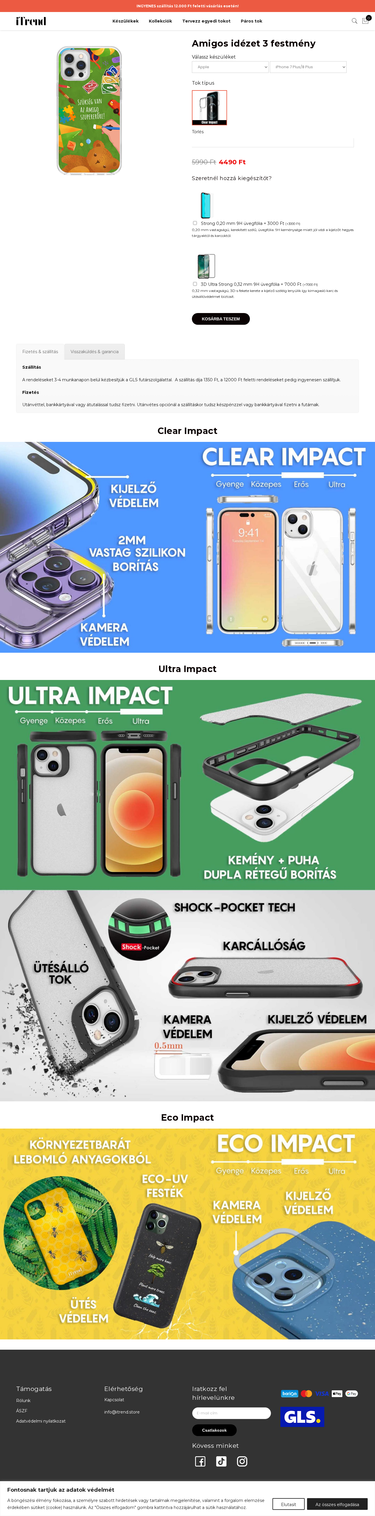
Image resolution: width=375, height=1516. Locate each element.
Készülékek (125, 21)
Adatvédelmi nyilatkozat (41, 1421)
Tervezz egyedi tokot (206, 21)
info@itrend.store (122, 1412)
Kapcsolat (114, 1399)
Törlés (198, 131)
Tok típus (203, 83)
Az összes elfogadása (337, 1504)
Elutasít (288, 1504)
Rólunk (23, 1400)
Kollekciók (160, 21)
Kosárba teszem (221, 319)
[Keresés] (355, 21)
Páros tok (251, 21)
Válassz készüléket (214, 57)
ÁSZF (21, 1411)
